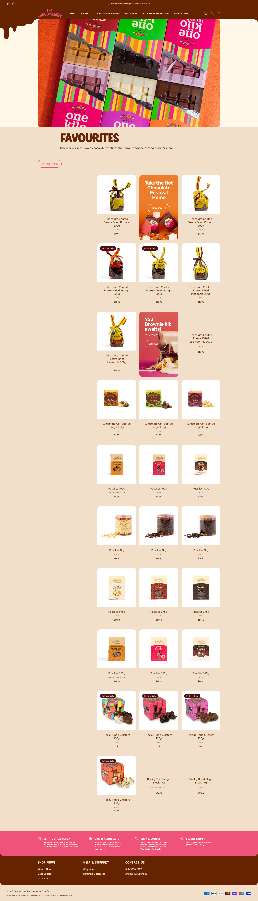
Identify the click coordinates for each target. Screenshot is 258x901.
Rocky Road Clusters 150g (117, 736)
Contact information (50, 895)
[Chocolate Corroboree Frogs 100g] (116, 399)
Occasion (43, 878)
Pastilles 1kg (116, 550)
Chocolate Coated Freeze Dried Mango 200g (116, 290)
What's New (44, 869)
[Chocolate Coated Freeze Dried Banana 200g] (116, 194)
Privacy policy (11, 895)
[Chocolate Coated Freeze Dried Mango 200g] (116, 262)
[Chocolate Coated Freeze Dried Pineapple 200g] (201, 262)
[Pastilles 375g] (116, 587)
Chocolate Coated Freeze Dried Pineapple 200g (201, 290)
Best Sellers (44, 874)
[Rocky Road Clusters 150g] (116, 710)
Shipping (88, 869)
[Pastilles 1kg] (116, 525)
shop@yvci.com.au (136, 874)
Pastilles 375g (116, 611)
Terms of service (66, 895)
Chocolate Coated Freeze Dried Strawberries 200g (200, 338)
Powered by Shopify (40, 891)
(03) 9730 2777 (133, 869)
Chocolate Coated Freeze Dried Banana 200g (117, 222)
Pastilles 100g (116, 488)
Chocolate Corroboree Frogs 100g (117, 425)
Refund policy (36, 895)
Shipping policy (24, 895)
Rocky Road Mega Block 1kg (158, 780)
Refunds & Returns (94, 874)
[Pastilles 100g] (116, 464)
